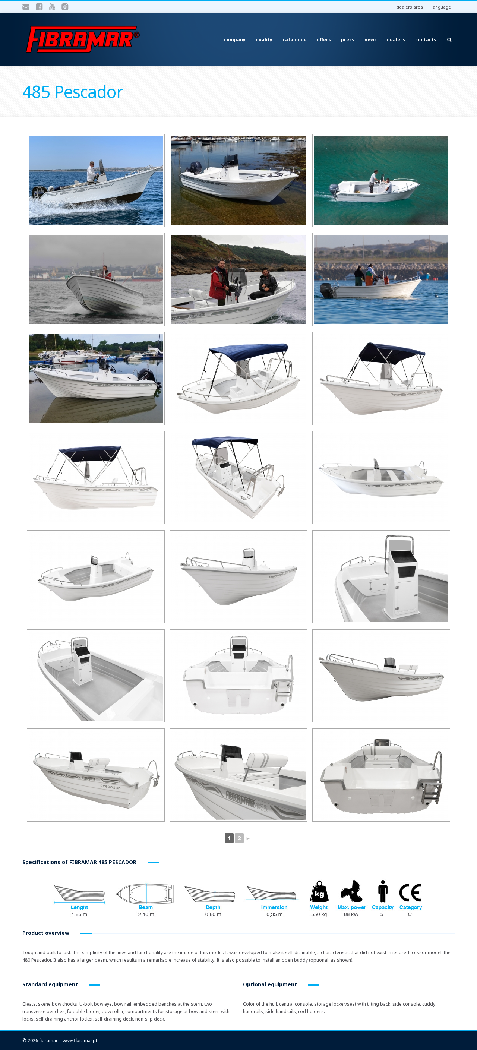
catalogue (294, 40)
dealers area (410, 7)
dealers (396, 40)
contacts (425, 40)
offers (324, 40)
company (235, 40)
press (347, 40)
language (441, 7)
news (370, 40)
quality (264, 40)
